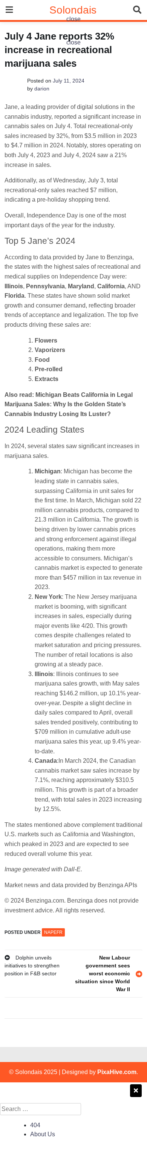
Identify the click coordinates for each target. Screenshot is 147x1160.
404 (35, 1125)
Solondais (72, 10)
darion (41, 89)
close (73, 19)
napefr (53, 932)
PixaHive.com (116, 1072)
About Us (42, 1134)
